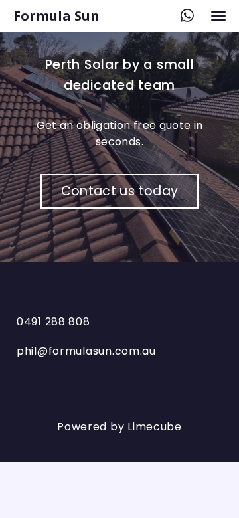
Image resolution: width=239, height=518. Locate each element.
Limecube (154, 426)
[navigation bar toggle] (218, 16)
